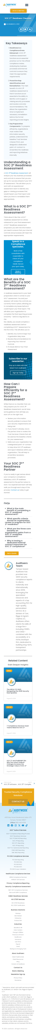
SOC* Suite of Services (18, 830)
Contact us (15, 490)
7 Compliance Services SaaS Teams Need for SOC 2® (18, 727)
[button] (26, 4)
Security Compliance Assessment (18, 887)
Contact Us (18, 968)
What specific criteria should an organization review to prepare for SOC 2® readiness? (18, 521)
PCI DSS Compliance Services (18, 856)
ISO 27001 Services (18, 899)
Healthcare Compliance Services (18, 874)
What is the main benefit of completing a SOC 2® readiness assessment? (17, 511)
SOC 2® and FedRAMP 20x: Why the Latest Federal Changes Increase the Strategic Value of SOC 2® (16, 763)
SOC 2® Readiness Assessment (16, 173)
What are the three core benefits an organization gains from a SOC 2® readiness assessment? (18, 532)
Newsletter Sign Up (18, 974)
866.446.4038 (20, 822)
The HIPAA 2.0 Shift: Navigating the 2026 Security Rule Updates (18, 691)
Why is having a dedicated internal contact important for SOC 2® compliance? (16, 543)
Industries (18, 924)
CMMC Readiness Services (18, 896)
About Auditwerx (18, 953)
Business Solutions (18, 910)
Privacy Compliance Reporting (18, 883)
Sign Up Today (18, 373)
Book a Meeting (18, 272)
